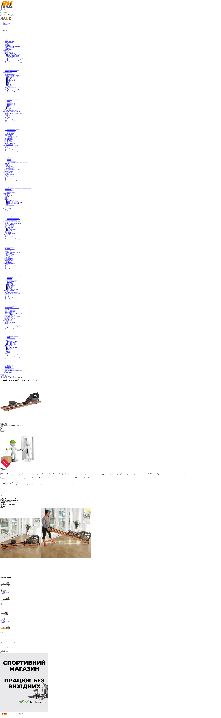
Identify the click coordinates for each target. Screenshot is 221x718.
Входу (3, 10)
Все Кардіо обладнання (9, 41)
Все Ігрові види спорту (9, 331)
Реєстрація (7, 10)
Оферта (4, 27)
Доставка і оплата (6, 23)
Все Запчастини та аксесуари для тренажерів (14, 359)
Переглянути (3, 593)
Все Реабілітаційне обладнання (11, 66)
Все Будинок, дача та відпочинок (11, 292)
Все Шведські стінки (9, 210)
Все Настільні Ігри (8, 195)
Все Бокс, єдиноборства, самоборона (12, 178)
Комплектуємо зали (6, 24)
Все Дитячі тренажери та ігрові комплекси (13, 223)
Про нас (4, 22)
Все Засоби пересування (10, 322)
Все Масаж (7, 125)
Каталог (6, 40)
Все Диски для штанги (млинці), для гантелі (13, 113)
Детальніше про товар (4, 592)
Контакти (5, 28)
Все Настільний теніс (9, 52)
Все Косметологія (8, 303)
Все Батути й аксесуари (9, 174)
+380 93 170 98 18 (3, 8)
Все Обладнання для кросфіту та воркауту (13, 147)
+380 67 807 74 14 (3, 9)
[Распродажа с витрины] (5, 20)
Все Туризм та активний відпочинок (12, 265)
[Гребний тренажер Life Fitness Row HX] (20, 422)
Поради (4, 26)
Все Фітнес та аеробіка (9, 236)
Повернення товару (6, 25)
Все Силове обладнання (10, 74)
